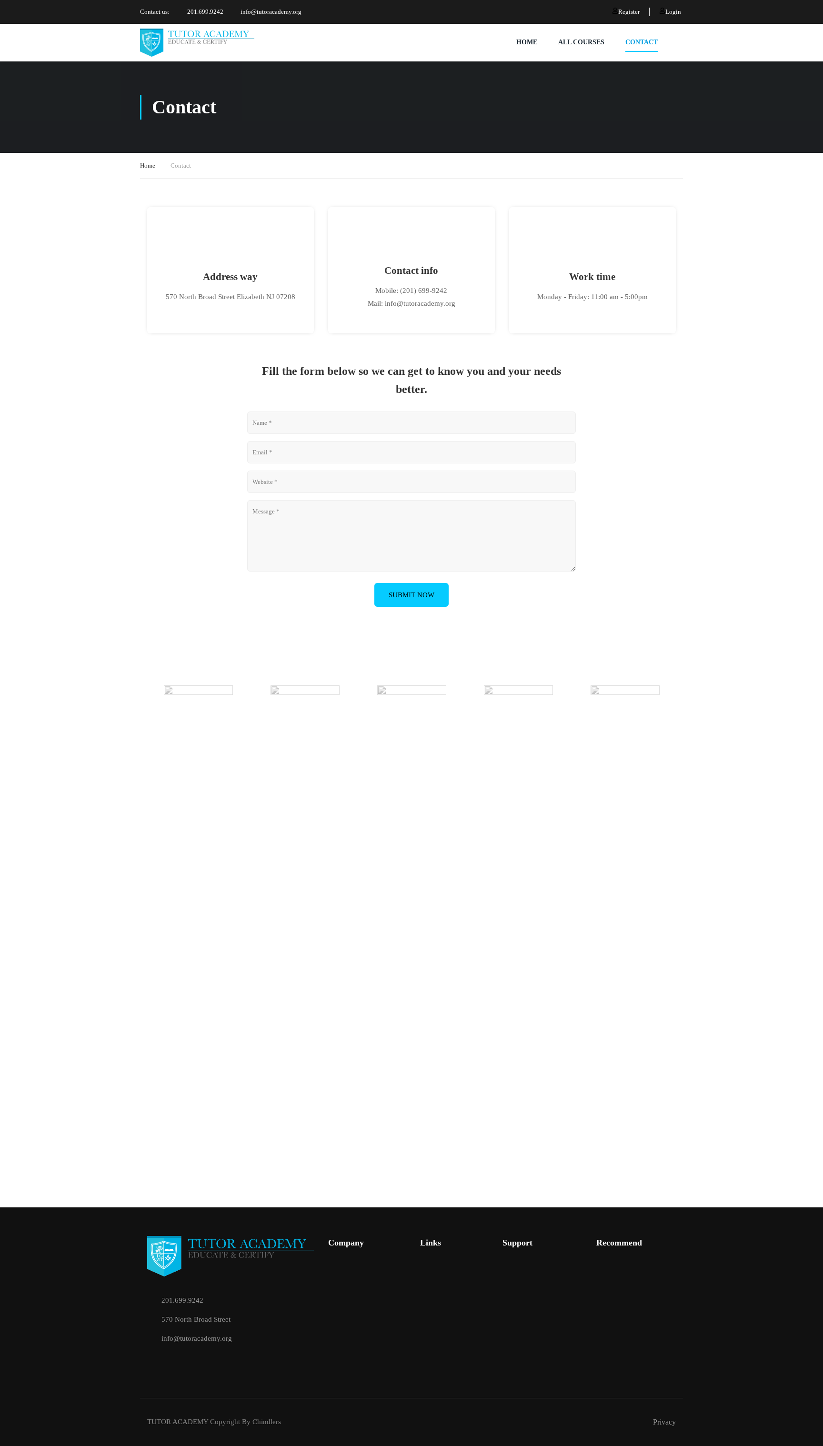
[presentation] (147, 698)
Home (147, 165)
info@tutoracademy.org (271, 11)
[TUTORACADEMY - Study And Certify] (197, 42)
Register (629, 11)
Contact (641, 42)
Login (673, 11)
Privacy (664, 1422)
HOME (526, 42)
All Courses (581, 42)
